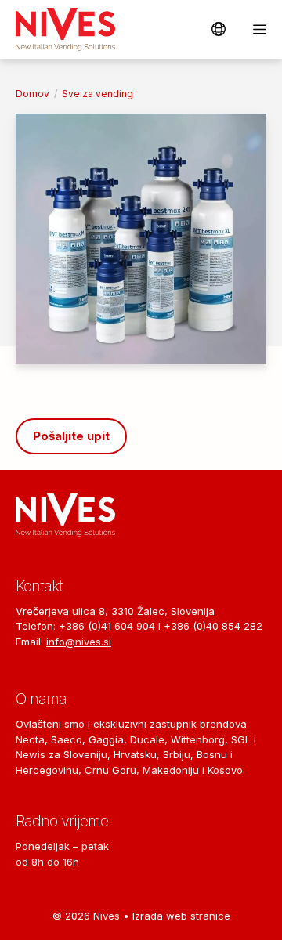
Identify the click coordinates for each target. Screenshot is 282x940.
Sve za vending (97, 93)
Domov (32, 93)
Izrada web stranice (181, 915)
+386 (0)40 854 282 (213, 626)
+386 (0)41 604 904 (107, 626)
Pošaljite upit (71, 435)
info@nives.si (78, 641)
